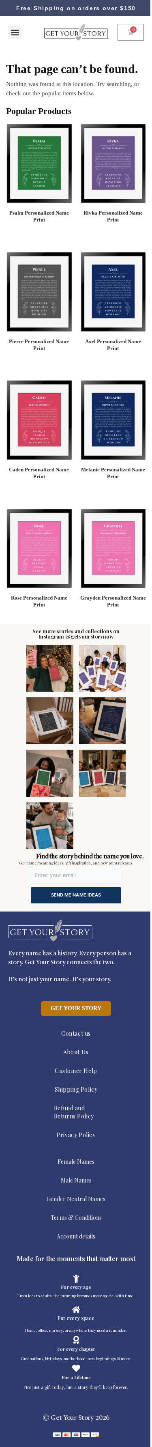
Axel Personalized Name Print (113, 344)
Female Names (76, 1161)
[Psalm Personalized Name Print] (39, 163)
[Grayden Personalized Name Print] (113, 548)
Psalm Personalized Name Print (39, 216)
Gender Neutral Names (76, 1199)
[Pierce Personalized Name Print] (39, 291)
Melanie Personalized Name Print (113, 473)
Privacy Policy (75, 1135)
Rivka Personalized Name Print (113, 216)
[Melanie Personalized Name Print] (113, 420)
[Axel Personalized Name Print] (113, 291)
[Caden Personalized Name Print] (39, 420)
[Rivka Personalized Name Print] (113, 163)
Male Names (76, 1180)
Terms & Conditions (76, 1217)
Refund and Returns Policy (74, 1112)
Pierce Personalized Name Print (39, 344)
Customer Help (76, 1071)
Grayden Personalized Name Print (113, 601)
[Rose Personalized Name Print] (39, 548)
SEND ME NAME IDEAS (76, 895)
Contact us (76, 1033)
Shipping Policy (76, 1089)
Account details (76, 1236)
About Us (76, 1052)
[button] (14, 32)
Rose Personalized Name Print (39, 601)
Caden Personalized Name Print (39, 473)
